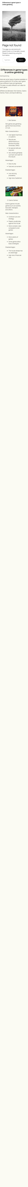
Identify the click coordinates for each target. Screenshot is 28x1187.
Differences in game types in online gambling (11, 3)
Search (21, 60)
